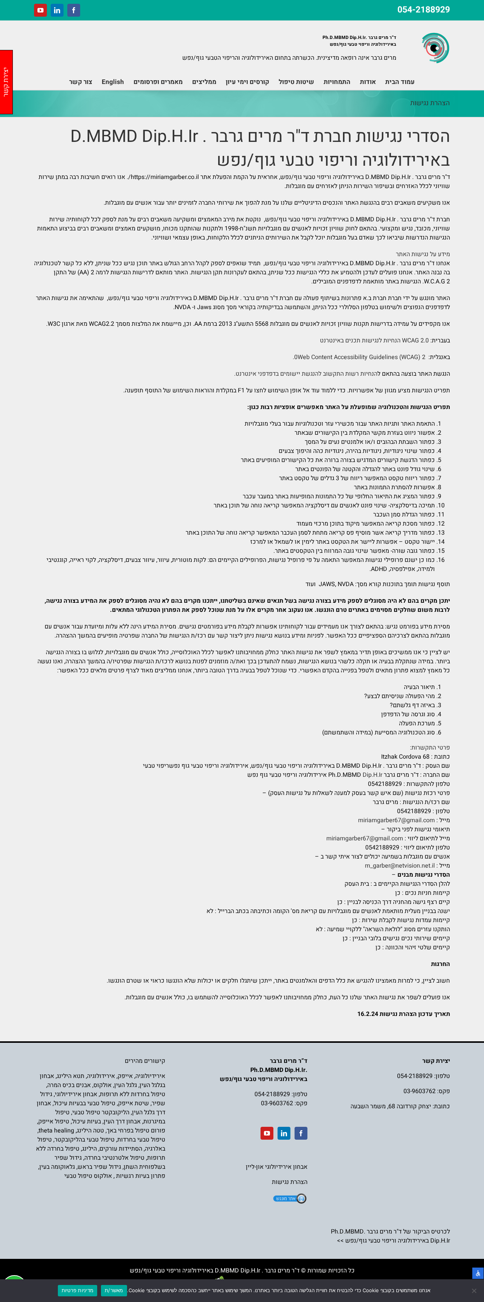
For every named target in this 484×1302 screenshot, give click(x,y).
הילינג (89, 1148)
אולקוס (102, 1085)
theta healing (56, 1130)
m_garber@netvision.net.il (400, 865)
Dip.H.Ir (372, 774)
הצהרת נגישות (289, 1182)
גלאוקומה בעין (57, 1166)
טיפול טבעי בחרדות (141, 1139)
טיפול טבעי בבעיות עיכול (84, 1103)
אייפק (125, 1076)
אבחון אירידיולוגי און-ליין (276, 1166)
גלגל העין (125, 1085)
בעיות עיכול (86, 1121)
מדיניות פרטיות (78, 1290)
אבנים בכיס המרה (69, 1085)
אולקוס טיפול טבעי (88, 1176)
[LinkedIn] (284, 1133)
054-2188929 (423, 9)
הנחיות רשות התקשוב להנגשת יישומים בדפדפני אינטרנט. (305, 373)
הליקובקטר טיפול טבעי (100, 1112)
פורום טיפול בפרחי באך (136, 1130)
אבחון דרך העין (122, 1121)
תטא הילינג (70, 1076)
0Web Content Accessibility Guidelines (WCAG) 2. (360, 357)
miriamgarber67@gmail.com (396, 820)
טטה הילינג (90, 1130)
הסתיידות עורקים (120, 1148)
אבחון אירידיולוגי (76, 1094)
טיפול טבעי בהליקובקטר (84, 1139)
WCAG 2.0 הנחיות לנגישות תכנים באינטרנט (374, 340)
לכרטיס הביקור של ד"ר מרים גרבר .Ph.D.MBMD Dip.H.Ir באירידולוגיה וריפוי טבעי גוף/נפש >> (390, 1236)
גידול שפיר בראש (99, 1166)
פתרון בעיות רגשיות (140, 1176)
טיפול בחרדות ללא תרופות (132, 1094)
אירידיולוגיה (150, 1076)
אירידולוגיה (101, 1076)
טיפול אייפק (53, 1121)
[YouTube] (267, 1133)
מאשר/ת (114, 1290)
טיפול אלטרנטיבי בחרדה (114, 1157)
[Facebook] (301, 1133)
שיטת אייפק (133, 1103)
